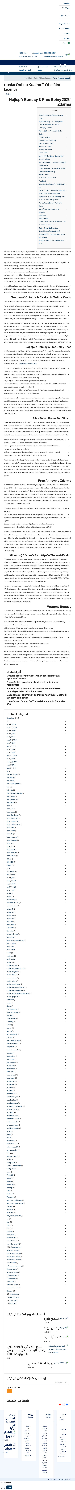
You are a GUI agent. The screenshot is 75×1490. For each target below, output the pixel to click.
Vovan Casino (11, 1263)
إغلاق (3, 1488)
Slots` (9, 1228)
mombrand (10, 1065)
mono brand (11, 1069)
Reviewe (10, 1209)
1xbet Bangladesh (13, 815)
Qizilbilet (10, 1194)
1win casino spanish (13, 784)
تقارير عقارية (13, 1300)
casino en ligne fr (12, 971)
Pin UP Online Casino (14, 1166)
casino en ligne (12, 965)
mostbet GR (11, 1094)
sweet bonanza (12, 1241)
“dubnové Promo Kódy (46, 143)
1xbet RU (10, 846)
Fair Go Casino (12, 1009)
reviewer (10, 1213)
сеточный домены (13, 1288)
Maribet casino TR (13, 1050)
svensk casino (11, 1238)
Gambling (10, 1022)
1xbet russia (11, 849)
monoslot (10, 1087)
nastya (9, 1131)
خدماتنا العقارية (64, 28)
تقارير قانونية (13, 1303)
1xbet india (10, 827)
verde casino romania (14, 1259)
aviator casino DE (13, 903)
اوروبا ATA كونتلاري (41, 1363)
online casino (11, 1141)
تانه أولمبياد (52, 1337)
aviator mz (10, 915)
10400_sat (11, 759)
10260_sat (11, 749)
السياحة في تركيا (14, 1297)
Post (8, 1191)
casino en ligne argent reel (15, 968)
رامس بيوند (51, 1328)
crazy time (10, 1000)
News (9, 1134)
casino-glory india (13, 997)
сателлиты (10, 1281)
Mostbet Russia (12, 1109)
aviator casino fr (12, 906)
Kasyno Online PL (13, 1043)
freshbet (10, 1015)
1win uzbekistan (12, 799)
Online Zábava (44, 153)
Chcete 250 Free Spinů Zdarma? (50, 193)
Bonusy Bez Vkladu (45, 150)
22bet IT (9, 865)
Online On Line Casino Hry (47, 140)
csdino (9, 1003)
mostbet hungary (12, 1097)
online (9, 1137)
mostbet (10, 1090)
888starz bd (11, 871)
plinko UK (10, 1184)
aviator (9, 896)
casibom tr (10, 956)
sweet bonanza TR (13, 1244)
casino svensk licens (13, 984)
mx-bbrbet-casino (13, 1128)
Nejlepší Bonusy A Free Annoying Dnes (52, 197)
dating (9, 1006)
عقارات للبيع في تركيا (44, 1428)
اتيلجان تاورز (51, 1318)
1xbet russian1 (11, 856)
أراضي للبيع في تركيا (44, 1450)
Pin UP (9, 1159)
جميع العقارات (65, 16)
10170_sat (11, 737)
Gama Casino (11, 1018)
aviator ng (10, 918)
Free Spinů (42, 181)
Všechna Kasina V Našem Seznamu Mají (52, 190)
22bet (9, 859)
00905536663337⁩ (50, 53)
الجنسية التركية (64, 24)
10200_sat (11, 743)
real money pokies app (14, 1200)
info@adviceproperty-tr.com (53, 56)
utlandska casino (12, 1250)
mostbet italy (11, 1100)
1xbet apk (10, 809)
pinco (8, 1172)
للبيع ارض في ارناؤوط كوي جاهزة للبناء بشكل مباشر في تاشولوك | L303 (26, 1350)
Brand (9, 953)
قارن (9, 1487)
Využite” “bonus (44, 175)
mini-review (10, 1059)
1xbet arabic (11, 812)
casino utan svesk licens (15, 990)
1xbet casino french (13, 824)
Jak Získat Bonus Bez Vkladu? (49, 125)
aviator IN (10, 909)
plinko (9, 1178)
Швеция (9, 1291)
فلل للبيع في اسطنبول (44, 1443)
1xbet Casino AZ (12, 818)
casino (9, 962)
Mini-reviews (11, 1062)
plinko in (9, 1181)
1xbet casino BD (12, 821)
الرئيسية (67, 3)
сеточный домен (12, 1285)
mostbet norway (12, 1103)
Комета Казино (12, 1269)
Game (9, 1025)
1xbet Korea (11, 831)
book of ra (10, 946)
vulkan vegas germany (14, 1266)
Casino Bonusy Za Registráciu (49, 200)
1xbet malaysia (12, 837)
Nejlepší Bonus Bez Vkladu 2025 (49, 231)
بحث (9, 1391)
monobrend (11, 1081)
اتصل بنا (67, 38)
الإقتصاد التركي (14, 1294)
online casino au (12, 1144)
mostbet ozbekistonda (14, 1106)
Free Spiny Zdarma (45, 128)
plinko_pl (9, 1187)
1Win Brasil (10, 777)
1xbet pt (9, 843)
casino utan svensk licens (15, 987)
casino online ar (12, 978)
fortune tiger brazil (13, 1012)
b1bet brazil (10, 925)
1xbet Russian (11, 852)
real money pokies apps (15, 1203)
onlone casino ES (12, 1147)
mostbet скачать (12, 1115)
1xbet (8, 806)
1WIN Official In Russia (14, 793)
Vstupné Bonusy (44, 137)
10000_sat (11, 724)
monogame (11, 1084)
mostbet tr (10, 1112)
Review (8, 94)
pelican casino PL (13, 1156)
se (7, 1219)
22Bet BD (10, 862)
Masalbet (10, 1053)
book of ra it (11, 950)
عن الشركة (66, 8)
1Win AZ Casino (12, 774)
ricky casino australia (14, 1216)
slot (8, 1222)
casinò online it (12, 981)
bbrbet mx (10, 937)
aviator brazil (11, 899)
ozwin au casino (12, 1150)
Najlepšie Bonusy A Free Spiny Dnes (51, 121)
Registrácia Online (45, 146)
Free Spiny (42, 215)
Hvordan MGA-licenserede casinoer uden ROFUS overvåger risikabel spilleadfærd (33, 690)
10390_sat (11, 752)
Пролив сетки (11, 1278)
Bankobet (10, 928)
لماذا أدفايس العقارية (62, 1437)
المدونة (67, 33)
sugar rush (10, 1234)
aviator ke (10, 912)
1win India (10, 790)
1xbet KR (10, 834)
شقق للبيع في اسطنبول (44, 1436)
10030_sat (11, 730)
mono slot (10, 1072)
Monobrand (10, 1078)
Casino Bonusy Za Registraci (48, 228)
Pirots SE (10, 1175)
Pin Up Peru (11, 1169)
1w (7, 771)
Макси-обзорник (12, 1272)
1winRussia (10, 802)
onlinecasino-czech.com (28, 363)
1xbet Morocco (12, 840)
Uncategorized (16, 1247)
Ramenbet (10, 1197)
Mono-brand (11, 1075)
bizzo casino (11, 943)
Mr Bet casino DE (13, 1122)
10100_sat (11, 734)
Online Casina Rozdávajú (47, 171)
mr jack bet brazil (12, 1125)
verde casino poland (13, 1256)
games (9, 1028)
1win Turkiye (11, 796)
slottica (9, 1231)
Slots (8, 1225)
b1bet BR (10, 921)
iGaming (9, 1037)
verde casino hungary (14, 1253)
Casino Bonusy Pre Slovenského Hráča (52, 168)
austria (9, 893)
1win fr (9, 787)
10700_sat (11, 765)
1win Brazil (10, 780)
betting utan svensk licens (15, 940)
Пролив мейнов (12, 1275)
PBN (8, 1153)
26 (9, 868)
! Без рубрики (13, 718)
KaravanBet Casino (13, 1040)
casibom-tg (11, 959)
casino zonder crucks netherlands (18, 993)
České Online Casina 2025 (47, 178)
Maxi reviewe (11, 1056)
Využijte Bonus (44, 218)
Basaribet (10, 931)
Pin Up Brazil (11, 1162)
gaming (9, 1031)
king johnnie (11, 1047)
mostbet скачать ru (13, 1119)
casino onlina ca (12, 975)
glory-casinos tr (12, 1034)
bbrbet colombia (12, 934)
